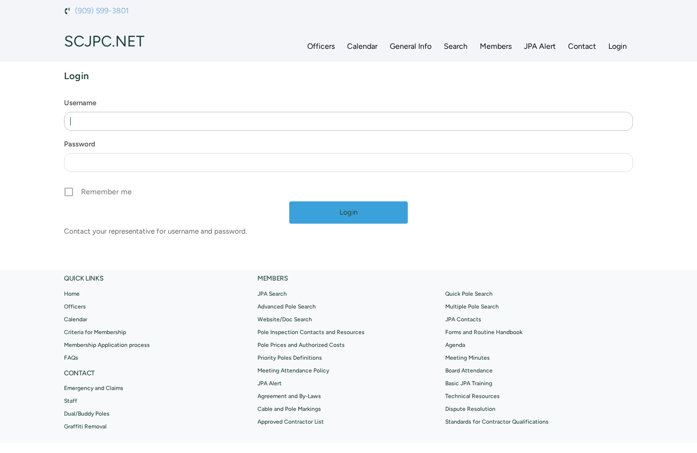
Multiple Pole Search (472, 306)
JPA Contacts (463, 319)
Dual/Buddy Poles (87, 413)
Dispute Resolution (470, 409)
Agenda (455, 345)
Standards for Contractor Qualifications (497, 421)
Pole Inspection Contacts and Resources (311, 332)
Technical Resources (472, 396)
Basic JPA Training (468, 383)
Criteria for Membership (95, 332)
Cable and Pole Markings (289, 409)
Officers (321, 46)
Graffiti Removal (85, 426)
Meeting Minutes (467, 357)
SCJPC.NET (104, 41)
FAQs (71, 357)
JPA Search (272, 293)
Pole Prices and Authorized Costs (301, 345)
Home (72, 293)
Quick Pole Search (469, 293)
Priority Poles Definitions (289, 357)
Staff (70, 401)
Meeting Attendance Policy (293, 370)
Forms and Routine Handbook (484, 332)
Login (617, 46)
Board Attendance (469, 370)
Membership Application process (107, 345)
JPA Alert (540, 46)
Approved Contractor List (290, 421)
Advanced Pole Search (286, 306)
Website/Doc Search (284, 319)
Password (79, 144)
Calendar (362, 46)
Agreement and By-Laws (289, 396)
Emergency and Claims (93, 388)
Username (80, 103)
